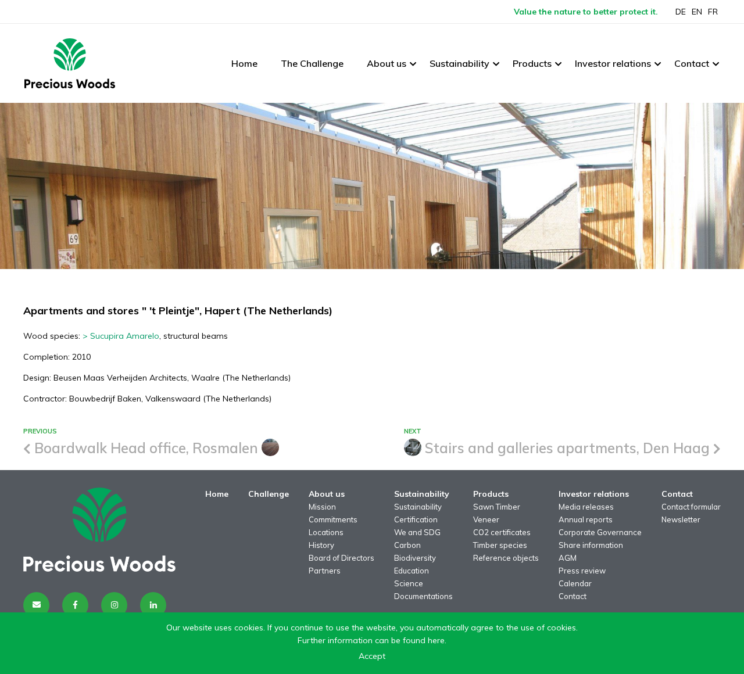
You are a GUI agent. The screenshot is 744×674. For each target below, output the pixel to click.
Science (408, 583)
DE (680, 11)
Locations (326, 532)
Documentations (423, 596)
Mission (322, 506)
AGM (568, 557)
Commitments (333, 519)
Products (532, 63)
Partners (325, 570)
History (321, 545)
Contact (691, 63)
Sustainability (459, 63)
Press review (582, 570)
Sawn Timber (496, 506)
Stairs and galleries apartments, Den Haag (567, 448)
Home (244, 63)
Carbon (407, 545)
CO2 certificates (502, 532)
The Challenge (312, 63)
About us (386, 63)
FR (713, 11)
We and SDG (417, 532)
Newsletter (680, 519)
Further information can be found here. (372, 640)
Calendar (575, 583)
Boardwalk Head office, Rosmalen (146, 448)
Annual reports (586, 519)
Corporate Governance (600, 532)
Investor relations (613, 63)
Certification (416, 519)
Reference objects (506, 557)
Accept (372, 656)
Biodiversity (415, 557)
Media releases (586, 506)
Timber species (500, 545)
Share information (591, 545)
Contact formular (691, 506)
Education (411, 570)
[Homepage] (69, 63)
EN (697, 11)
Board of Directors (341, 557)
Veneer (486, 519)
